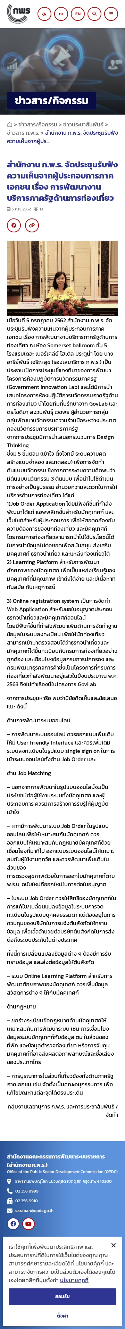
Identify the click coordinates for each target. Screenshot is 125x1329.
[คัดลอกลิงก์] (32, 225)
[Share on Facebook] (14, 225)
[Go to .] (9, 124)
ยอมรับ (62, 1296)
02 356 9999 (27, 1191)
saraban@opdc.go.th (34, 1210)
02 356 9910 (26, 1201)
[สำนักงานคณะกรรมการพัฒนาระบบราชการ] (24, 14)
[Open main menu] (111, 14)
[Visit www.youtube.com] (28, 1224)
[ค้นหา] (94, 14)
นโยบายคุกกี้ (74, 1280)
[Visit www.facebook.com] (13, 1224)
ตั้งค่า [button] (62, 1316)
